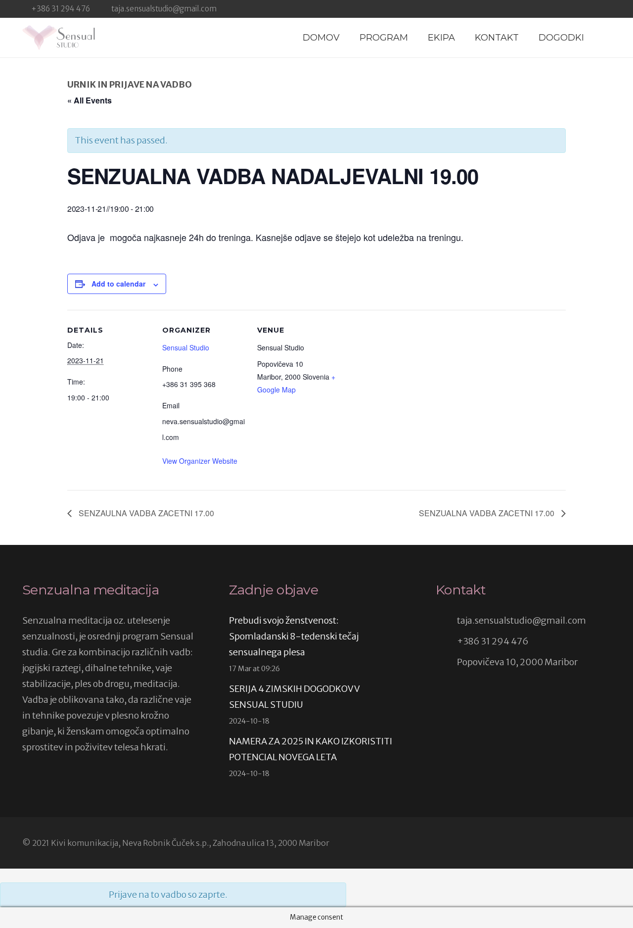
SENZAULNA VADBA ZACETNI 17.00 (145, 513)
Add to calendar (118, 284)
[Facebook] (590, 8)
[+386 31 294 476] (446, 641)
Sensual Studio (185, 347)
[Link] (58, 37)
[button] (605, 37)
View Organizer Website (199, 461)
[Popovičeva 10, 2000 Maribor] (446, 662)
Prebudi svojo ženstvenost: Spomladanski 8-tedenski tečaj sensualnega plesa (294, 636)
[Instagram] (607, 9)
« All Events (89, 100)
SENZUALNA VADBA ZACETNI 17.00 (487, 513)
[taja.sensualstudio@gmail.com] (446, 621)
